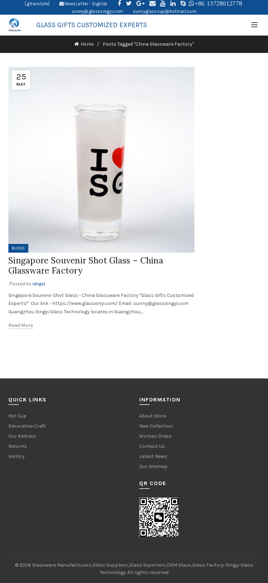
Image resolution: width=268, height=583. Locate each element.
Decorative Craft (27, 426)
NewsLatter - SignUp (86, 3)
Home (87, 44)
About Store (152, 416)
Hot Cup (17, 416)
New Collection (156, 426)
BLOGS (18, 248)
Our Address (22, 436)
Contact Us (152, 446)
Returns (17, 446)
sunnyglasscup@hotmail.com (165, 11)
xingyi (38, 283)
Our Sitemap (153, 466)
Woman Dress (155, 436)
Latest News (153, 456)
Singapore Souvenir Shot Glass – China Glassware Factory (85, 265)
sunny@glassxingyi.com (97, 11)
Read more (20, 325)
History (16, 456)
